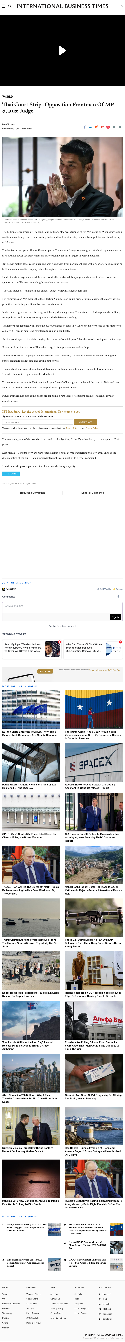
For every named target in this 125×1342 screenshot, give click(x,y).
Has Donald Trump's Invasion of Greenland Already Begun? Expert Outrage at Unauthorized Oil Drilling (93, 1151)
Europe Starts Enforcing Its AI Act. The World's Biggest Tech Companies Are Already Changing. (26, 1227)
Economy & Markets (11, 1304)
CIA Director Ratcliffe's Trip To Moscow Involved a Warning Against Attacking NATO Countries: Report (93, 837)
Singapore (79, 1304)
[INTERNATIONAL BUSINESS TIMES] (62, 6)
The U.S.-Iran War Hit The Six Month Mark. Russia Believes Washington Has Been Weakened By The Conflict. (30, 890)
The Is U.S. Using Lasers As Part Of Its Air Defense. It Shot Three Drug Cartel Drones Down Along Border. (93, 943)
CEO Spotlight (32, 1318)
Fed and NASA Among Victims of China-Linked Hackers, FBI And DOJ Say (87, 1245)
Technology (7, 1313)
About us (54, 1294)
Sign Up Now (45, 671)
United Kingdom (82, 1308)
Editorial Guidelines (92, 493)
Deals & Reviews (33, 1323)
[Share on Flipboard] (102, 127)
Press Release (32, 1313)
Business (6, 1308)
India (77, 1299)
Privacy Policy (92, 428)
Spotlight (30, 1308)
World (4, 1294)
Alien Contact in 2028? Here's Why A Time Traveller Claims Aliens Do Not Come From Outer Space (30, 1098)
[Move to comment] (120, 127)
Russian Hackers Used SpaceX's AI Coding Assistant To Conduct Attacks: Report (26, 1263)
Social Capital (32, 1299)
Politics (5, 1318)
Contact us (55, 1299)
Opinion (5, 1328)
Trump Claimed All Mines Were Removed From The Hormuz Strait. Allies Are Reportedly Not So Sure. (29, 943)
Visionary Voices (33, 1294)
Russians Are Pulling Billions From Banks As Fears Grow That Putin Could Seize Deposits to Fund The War (92, 1045)
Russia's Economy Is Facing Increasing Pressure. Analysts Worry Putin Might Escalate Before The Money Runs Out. (93, 1204)
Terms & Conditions (59, 1304)
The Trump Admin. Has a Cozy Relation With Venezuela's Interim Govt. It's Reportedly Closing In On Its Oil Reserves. (93, 735)
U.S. (4, 1299)
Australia (78, 1294)
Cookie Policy (56, 1313)
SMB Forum (31, 1304)
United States (81, 1313)
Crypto (5, 1323)
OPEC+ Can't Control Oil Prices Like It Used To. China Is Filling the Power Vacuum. (87, 1263)
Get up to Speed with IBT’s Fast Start (105, 670)
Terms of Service (73, 428)
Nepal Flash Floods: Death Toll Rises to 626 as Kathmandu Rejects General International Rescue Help (93, 890)
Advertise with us (58, 1318)
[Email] (114, 127)
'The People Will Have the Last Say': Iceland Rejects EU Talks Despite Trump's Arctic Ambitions (27, 1045)
